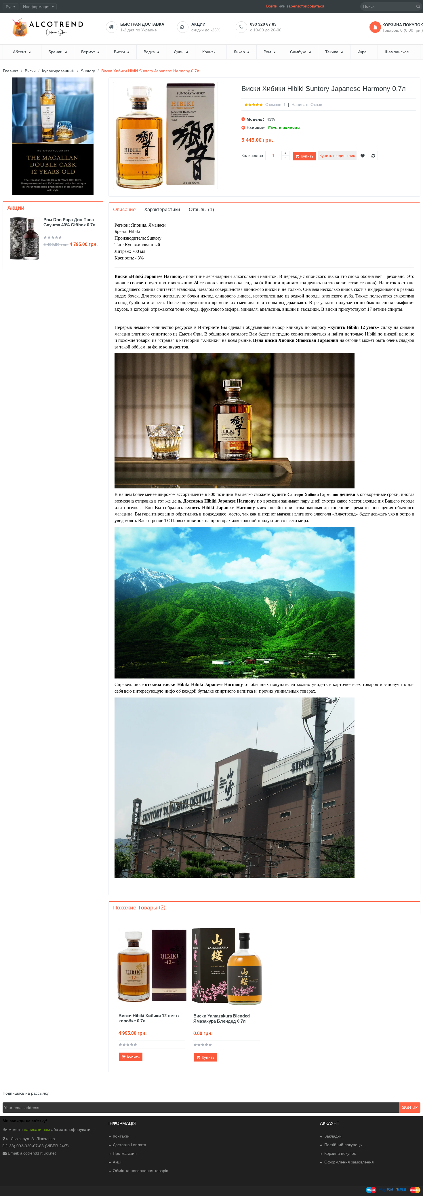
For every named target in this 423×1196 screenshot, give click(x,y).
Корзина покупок (340, 1153)
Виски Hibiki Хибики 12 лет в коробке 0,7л (149, 1018)
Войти (271, 6)
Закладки (333, 1136)
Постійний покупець (343, 1144)
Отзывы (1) (201, 209)
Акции (198, 24)
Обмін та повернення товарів (140, 1170)
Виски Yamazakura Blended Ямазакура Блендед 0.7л (221, 1018)
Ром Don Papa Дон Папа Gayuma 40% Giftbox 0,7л (69, 222)
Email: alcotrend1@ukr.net (32, 1153)
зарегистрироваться (305, 6)
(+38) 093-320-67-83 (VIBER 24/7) (37, 1146)
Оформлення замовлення (349, 1162)
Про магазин (125, 1153)
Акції (117, 1162)
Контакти (121, 1136)
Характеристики (162, 209)
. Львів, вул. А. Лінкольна (32, 1138)
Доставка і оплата (129, 1144)
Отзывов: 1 (275, 104)
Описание (124, 209)
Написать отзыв (306, 104)
